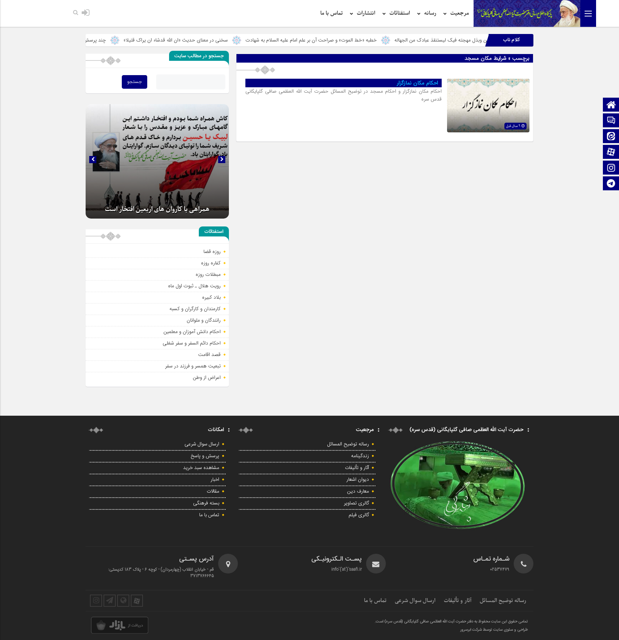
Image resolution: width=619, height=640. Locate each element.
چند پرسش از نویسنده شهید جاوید (113, 40)
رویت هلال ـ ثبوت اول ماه (194, 286)
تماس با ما (331, 13)
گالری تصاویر (356, 503)
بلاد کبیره (211, 297)
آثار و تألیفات (357, 468)
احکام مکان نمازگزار (417, 83)
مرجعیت (459, 13)
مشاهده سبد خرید (201, 468)
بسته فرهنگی (206, 503)
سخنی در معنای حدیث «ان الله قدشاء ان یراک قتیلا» (217, 40)
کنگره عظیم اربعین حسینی (157, 212)
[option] (157, 161)
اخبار (215, 479)
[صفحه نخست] (611, 105)
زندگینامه (360, 456)
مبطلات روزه (208, 274)
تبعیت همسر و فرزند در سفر (193, 366)
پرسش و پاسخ (205, 456)
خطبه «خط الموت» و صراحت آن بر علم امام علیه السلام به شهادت (352, 40)
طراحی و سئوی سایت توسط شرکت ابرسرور (494, 630)
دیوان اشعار (357, 479)
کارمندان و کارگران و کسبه (195, 309)
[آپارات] (611, 153)
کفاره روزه (211, 263)
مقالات (213, 491)
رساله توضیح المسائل (348, 444)
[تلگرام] (611, 184)
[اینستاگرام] (611, 168)
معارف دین (358, 491)
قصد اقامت (209, 354)
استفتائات (399, 13)
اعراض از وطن (207, 377)
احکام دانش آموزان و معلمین (192, 332)
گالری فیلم (359, 515)
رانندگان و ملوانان (204, 320)
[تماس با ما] (611, 121)
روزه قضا (212, 251)
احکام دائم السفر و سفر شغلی (192, 343)
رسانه (430, 13)
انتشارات (366, 13)
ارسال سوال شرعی (201, 444)
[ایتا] (611, 137)
